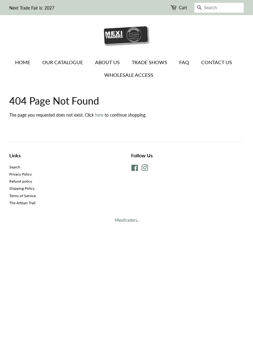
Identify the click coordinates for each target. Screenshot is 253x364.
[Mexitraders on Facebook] (134, 169)
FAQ (184, 62)
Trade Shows (149, 62)
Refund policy (20, 181)
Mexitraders (126, 220)
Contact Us (216, 62)
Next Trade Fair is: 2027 (31, 7)
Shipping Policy (22, 188)
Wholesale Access (128, 75)
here (99, 115)
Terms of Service (22, 195)
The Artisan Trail (22, 203)
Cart (183, 7)
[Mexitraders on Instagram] (144, 169)
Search (14, 167)
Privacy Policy (20, 174)
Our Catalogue (62, 62)
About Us (107, 62)
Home (22, 62)
